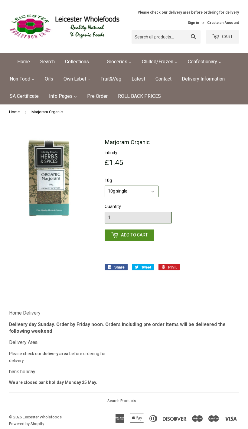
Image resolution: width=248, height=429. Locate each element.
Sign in (193, 23)
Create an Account (223, 23)
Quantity (113, 206)
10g (108, 180)
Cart (227, 36)
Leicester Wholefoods (42, 417)
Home (14, 112)
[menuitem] (20, 62)
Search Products (121, 400)
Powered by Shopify (26, 423)
